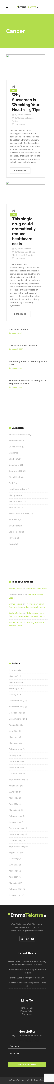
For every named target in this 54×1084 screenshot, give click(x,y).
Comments (20, 124)
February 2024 (16, 816)
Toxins (15, 121)
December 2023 (16, 828)
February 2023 (15, 889)
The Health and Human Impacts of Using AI (27, 984)
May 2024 (13, 798)
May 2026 (13, 676)
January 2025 (15, 755)
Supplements (15, 532)
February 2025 (15, 749)
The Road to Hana (18, 329)
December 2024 (16, 761)
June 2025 (14, 731)
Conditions (30, 252)
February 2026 (16, 688)
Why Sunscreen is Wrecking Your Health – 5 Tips (27, 971)
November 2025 (16, 707)
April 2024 (13, 804)
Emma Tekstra (24, 115)
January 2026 (15, 694)
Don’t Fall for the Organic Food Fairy (27, 978)
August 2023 (15, 853)
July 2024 (13, 792)
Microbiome (14, 507)
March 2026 (14, 682)
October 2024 (15, 773)
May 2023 (13, 871)
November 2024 (16, 767)
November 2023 (16, 834)
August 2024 (15, 786)
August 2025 (15, 725)
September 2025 (17, 719)
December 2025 (16, 701)
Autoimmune (15, 441)
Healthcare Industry (18, 489)
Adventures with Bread (36, 589)
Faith (11, 483)
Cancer (20, 118)
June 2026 (14, 670)
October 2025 (15, 713)
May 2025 (13, 737)
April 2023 (13, 877)
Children (13, 459)
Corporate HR (15, 471)
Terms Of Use (27, 1008)
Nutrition (13, 520)
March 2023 (14, 883)
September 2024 (17, 780)
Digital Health (15, 477)
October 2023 (15, 840)
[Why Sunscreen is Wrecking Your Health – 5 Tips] (25, 67)
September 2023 (17, 846)
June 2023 (14, 865)
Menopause (14, 495)
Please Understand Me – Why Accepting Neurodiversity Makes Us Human (27, 963)
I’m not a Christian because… (23, 345)
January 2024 (15, 822)
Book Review (15, 447)
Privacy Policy (27, 1011)
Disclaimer (27, 1014)
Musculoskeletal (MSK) (19, 514)
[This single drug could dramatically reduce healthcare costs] (25, 193)
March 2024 (14, 810)
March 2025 (14, 743)
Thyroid (12, 538)
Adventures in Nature (19, 434)
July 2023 (13, 859)
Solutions (29, 118)
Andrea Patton (16, 613)
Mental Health (18, 255)
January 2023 (15, 895)
